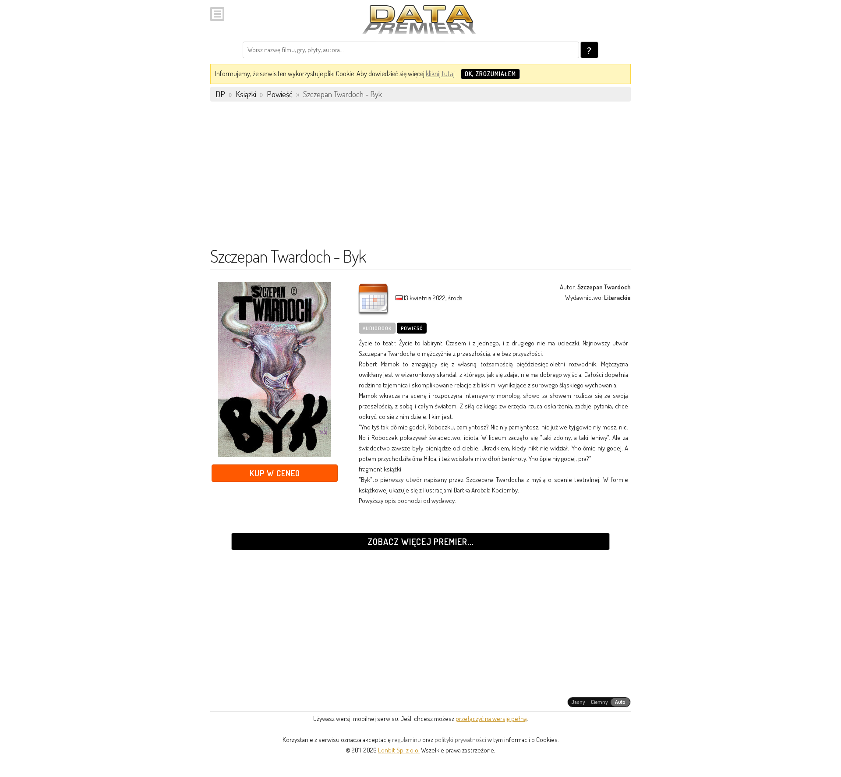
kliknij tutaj (440, 73)
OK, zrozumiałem (490, 73)
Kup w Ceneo (275, 473)
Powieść (412, 328)
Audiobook (377, 328)
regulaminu (406, 739)
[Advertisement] (420, 178)
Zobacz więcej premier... (420, 541)
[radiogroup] (599, 702)
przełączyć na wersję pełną (491, 718)
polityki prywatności (460, 739)
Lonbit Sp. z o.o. (399, 750)
